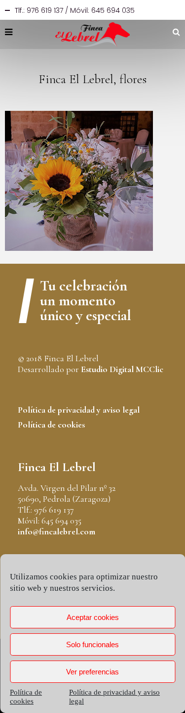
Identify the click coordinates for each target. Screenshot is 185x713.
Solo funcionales (92, 644)
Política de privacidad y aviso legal (79, 409)
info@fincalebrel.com (56, 531)
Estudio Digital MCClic (122, 369)
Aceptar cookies (93, 617)
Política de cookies (51, 424)
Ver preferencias (92, 671)
